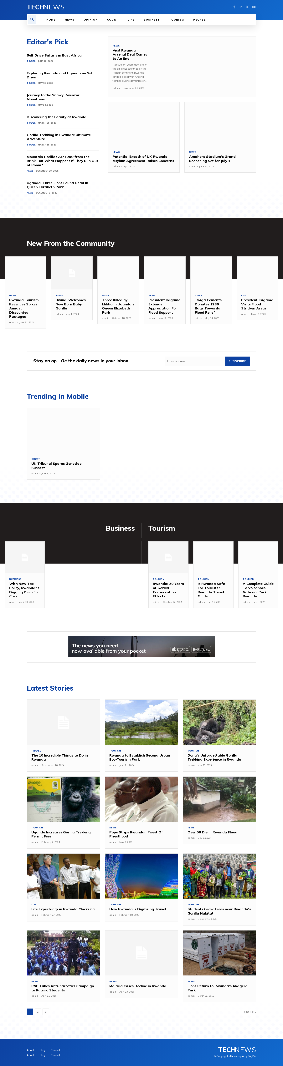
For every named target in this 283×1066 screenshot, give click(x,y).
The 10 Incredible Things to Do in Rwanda (59, 757)
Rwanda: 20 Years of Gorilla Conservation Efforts (168, 589)
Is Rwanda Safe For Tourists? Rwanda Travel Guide (211, 589)
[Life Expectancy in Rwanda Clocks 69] (63, 876)
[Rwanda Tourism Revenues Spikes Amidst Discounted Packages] (25, 273)
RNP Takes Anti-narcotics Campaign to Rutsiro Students (62, 988)
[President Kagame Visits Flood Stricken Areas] (257, 273)
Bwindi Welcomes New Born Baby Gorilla (71, 304)
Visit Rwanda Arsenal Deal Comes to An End (130, 54)
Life (243, 295)
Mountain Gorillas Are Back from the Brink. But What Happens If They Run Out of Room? (62, 161)
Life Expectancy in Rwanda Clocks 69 (63, 909)
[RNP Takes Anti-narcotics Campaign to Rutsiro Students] (63, 952)
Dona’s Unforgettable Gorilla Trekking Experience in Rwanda (214, 757)
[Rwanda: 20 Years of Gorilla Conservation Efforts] (168, 557)
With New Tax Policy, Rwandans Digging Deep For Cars (24, 589)
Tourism (159, 579)
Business (15, 579)
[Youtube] (254, 7)
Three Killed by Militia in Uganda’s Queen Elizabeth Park (118, 306)
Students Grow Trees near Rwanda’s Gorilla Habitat (219, 911)
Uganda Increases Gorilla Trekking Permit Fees (61, 834)
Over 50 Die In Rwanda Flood (212, 832)
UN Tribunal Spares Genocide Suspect (56, 465)
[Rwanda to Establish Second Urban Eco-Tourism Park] (141, 722)
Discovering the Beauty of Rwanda (56, 117)
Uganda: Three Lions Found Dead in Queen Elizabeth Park (57, 185)
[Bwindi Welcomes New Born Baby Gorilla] (71, 273)
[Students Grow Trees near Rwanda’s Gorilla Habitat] (219, 876)
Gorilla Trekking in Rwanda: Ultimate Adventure (59, 137)
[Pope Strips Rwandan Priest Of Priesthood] (141, 799)
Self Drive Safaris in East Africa (54, 55)
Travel (31, 61)
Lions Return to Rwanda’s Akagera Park (218, 988)
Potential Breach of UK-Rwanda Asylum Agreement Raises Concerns (143, 158)
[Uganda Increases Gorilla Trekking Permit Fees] (63, 799)
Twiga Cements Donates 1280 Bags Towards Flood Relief (208, 306)
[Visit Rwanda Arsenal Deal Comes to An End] (204, 67)
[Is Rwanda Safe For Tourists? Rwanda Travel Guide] (213, 557)
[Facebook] (234, 7)
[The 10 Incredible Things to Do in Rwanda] (63, 722)
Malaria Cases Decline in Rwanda (137, 986)
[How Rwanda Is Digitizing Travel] (141, 876)
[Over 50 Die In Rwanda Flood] (219, 799)
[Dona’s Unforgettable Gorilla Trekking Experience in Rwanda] (219, 722)
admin (116, 87)
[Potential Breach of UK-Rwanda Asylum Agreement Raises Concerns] (143, 124)
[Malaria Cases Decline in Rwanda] (141, 952)
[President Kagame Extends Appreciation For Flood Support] (164, 273)
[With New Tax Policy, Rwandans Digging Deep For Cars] (24, 557)
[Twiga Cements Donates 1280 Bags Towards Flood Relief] (211, 273)
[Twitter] (247, 7)
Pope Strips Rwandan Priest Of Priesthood (136, 834)
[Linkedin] (241, 7)
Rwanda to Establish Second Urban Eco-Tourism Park (139, 757)
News (30, 171)
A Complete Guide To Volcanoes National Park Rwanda (258, 589)
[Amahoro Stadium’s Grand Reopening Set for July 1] (220, 124)
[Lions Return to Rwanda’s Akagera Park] (219, 952)
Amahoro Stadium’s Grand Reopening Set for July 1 (212, 158)
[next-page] (46, 1012)
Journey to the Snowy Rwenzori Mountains (53, 97)
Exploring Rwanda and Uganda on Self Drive (60, 75)
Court (35, 459)
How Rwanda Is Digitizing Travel (137, 909)
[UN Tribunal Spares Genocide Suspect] (63, 430)
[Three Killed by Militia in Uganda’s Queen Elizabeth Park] (118, 273)
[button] (32, 19)
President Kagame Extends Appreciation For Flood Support (164, 306)
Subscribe (237, 361)
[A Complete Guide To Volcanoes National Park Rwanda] (258, 557)
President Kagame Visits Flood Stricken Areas (257, 304)
